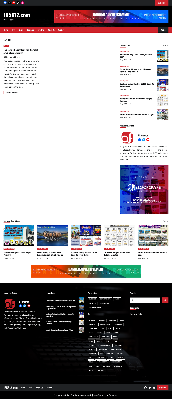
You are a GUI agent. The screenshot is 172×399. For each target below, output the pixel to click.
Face (118, 328)
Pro (101, 353)
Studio (91, 362)
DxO (102, 328)
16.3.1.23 (92, 320)
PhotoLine (118, 345)
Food (91, 332)
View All (165, 45)
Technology (105, 303)
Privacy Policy (137, 314)
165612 (6, 57)
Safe (91, 358)
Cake (122, 320)
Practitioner (116, 349)
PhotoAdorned (104, 345)
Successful (103, 362)
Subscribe (162, 387)
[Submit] (165, 300)
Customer (93, 328)
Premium (92, 353)
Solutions (101, 358)
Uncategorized (124, 51)
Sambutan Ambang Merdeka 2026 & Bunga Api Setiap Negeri (137, 85)
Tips (90, 366)
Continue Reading (11, 92)
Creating (118, 324)
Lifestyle (92, 303)
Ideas (91, 341)
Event (110, 328)
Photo (91, 345)
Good (108, 332)
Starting (120, 358)
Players (92, 349)
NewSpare (98, 395)
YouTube (100, 370)
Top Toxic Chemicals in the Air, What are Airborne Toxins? (21, 51)
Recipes (120, 353)
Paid (115, 341)
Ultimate (106, 366)
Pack (108, 341)
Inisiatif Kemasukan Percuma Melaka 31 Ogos (136, 114)
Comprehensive (105, 324)
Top (97, 366)
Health (6, 46)
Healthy (105, 337)
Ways (91, 370)
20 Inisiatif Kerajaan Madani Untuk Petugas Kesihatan (136, 99)
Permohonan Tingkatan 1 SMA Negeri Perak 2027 (136, 55)
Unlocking (118, 366)
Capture (92, 324)
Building (102, 320)
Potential (103, 349)
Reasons (110, 353)
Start (111, 358)
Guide (116, 332)
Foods (99, 332)
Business (92, 299)
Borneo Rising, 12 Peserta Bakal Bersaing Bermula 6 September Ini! (135, 70)
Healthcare (93, 337)
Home (115, 337)
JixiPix (99, 341)
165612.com (17, 14)
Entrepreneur (105, 299)
